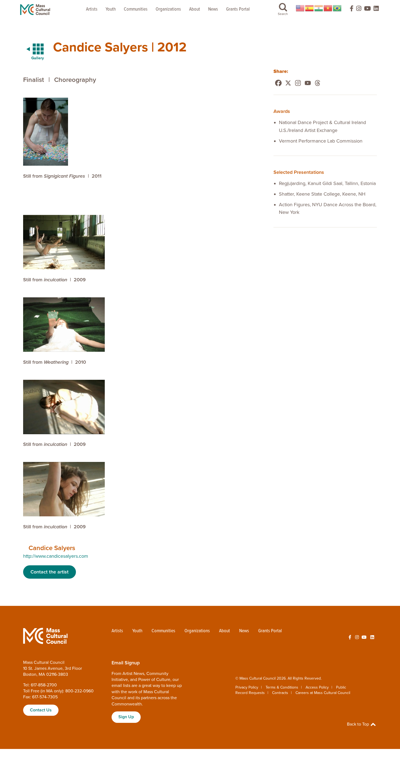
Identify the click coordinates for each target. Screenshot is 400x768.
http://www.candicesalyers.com (55, 556)
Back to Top (358, 724)
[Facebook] (278, 83)
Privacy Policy (246, 687)
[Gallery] (31, 49)
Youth (111, 9)
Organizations (168, 9)
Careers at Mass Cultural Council (323, 692)
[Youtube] (307, 83)
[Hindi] (319, 8)
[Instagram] (298, 83)
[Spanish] (309, 8)
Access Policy (317, 687)
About (194, 9)
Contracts (280, 692)
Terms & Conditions (282, 687)
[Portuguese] (337, 8)
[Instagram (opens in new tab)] (358, 9)
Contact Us (41, 710)
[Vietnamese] (328, 8)
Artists (91, 9)
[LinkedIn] (376, 9)
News (213, 9)
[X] (288, 83)
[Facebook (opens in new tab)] (349, 9)
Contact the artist (49, 572)
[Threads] (317, 83)
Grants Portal (238, 9)
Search (283, 14)
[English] (300, 8)
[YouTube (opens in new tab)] (367, 9)
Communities (135, 9)
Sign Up (126, 717)
